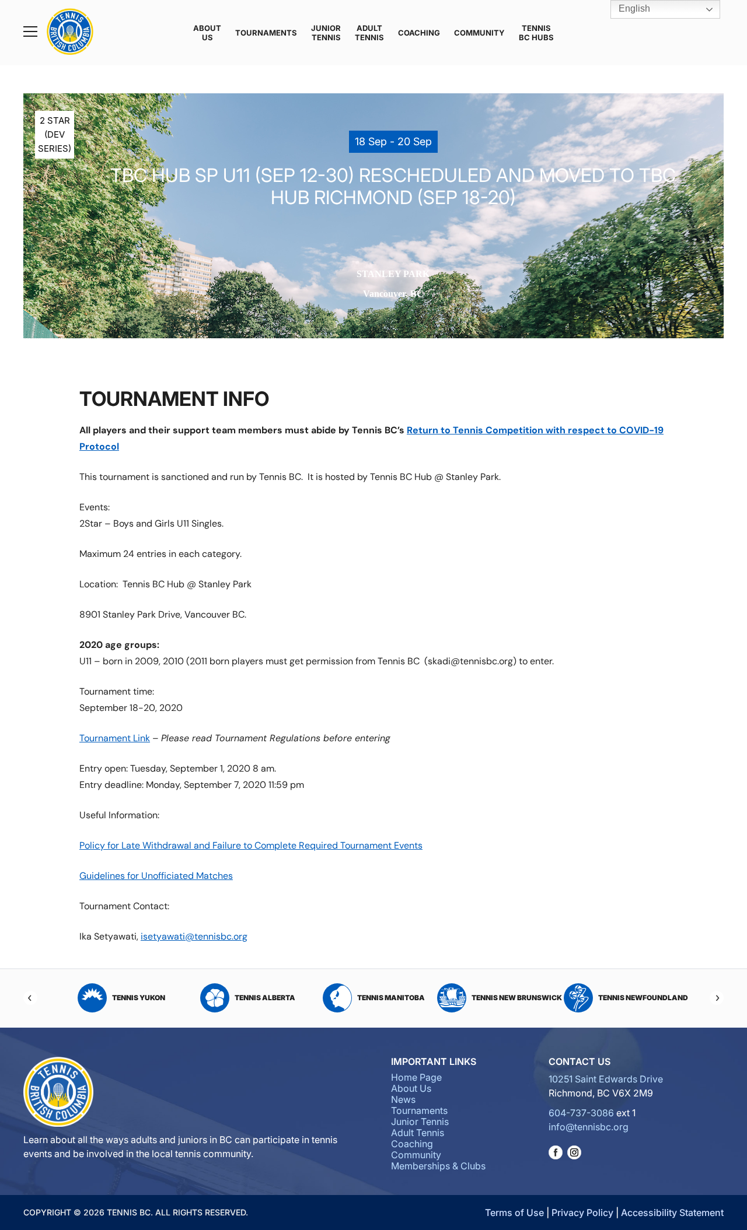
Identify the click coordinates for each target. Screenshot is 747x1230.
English (633, 8)
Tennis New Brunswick (393, 997)
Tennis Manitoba (267, 997)
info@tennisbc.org (589, 1127)
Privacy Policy (582, 1212)
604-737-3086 (581, 1113)
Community (479, 32)
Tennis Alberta (141, 997)
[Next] (717, 998)
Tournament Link (114, 738)
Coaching (419, 32)
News (403, 1099)
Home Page (416, 1077)
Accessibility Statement (672, 1212)
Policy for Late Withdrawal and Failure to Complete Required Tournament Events (251, 845)
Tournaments (266, 32)
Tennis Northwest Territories (636, 998)
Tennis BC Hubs (536, 32)
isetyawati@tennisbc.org (194, 936)
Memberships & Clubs (438, 1166)
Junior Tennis (326, 32)
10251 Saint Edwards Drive (606, 1079)
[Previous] (30, 998)
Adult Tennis (369, 32)
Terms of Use (514, 1212)
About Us (207, 32)
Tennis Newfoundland (519, 997)
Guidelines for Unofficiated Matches (156, 876)
